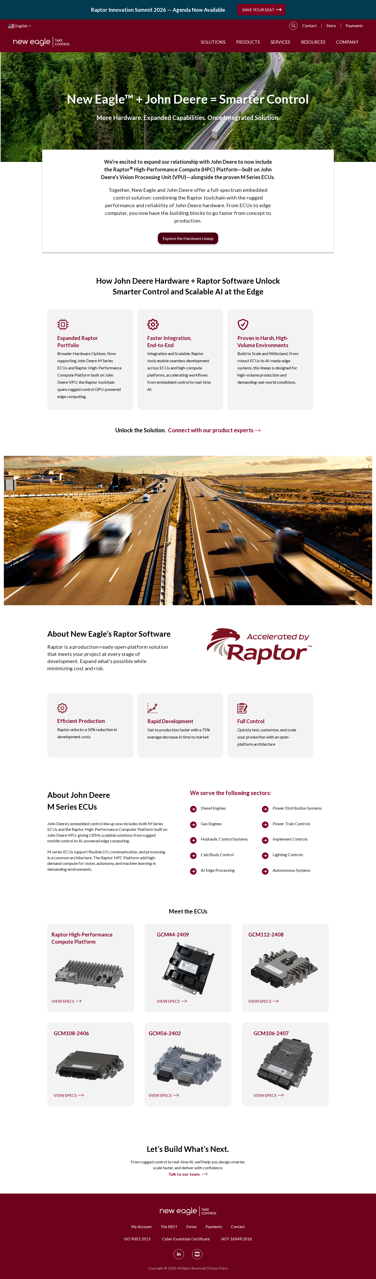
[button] (293, 25)
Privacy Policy (217, 1268)
